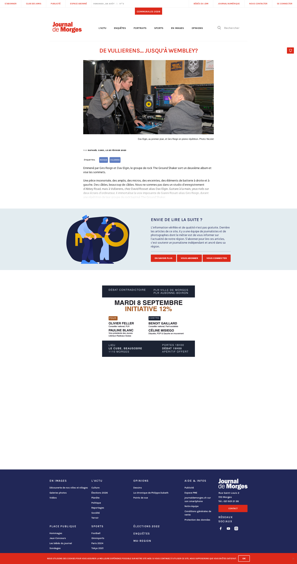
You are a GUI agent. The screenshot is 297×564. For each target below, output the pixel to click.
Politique (96, 502)
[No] (293, 558)
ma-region (142, 541)
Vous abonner (189, 258)
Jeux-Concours (58, 538)
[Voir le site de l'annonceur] (148, 321)
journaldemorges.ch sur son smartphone (198, 499)
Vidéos (53, 497)
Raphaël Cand (96, 150)
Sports (158, 28)
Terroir (95, 517)
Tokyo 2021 (97, 548)
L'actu (102, 28)
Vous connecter (217, 258)
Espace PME (191, 492)
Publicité (189, 487)
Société (95, 512)
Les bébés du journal (61, 543)
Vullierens (115, 160)
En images (177, 28)
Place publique (63, 526)
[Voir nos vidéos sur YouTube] (228, 529)
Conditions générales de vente (198, 513)
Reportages (97, 507)
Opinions (197, 28)
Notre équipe (191, 506)
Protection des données (197, 519)
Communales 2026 (148, 11)
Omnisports (97, 538)
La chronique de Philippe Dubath (150, 492)
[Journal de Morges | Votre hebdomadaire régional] (67, 31)
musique (103, 160)
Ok (244, 558)
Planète (95, 497)
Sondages (55, 548)
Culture (95, 487)
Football (95, 533)
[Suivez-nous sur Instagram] (236, 529)
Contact (233, 508)
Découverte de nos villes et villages (69, 487)
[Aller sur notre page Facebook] (221, 529)
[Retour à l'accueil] (233, 485)
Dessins (137, 487)
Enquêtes (120, 28)
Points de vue (140, 497)
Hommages (56, 533)
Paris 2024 (97, 543)
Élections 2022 (146, 526)
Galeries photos (58, 492)
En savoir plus (163, 258)
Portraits (140, 28)
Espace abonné (78, 3)
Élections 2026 (99, 492)
